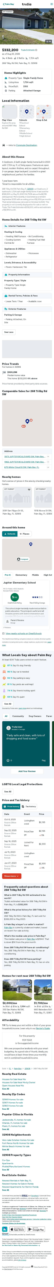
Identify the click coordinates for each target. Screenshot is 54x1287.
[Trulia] (4, 1229)
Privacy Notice (12, 1243)
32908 (30, 189)
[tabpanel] (27, 845)
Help (3, 1243)
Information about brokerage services (19, 1219)
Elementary (21, 575)
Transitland (35, 1196)
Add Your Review (27, 771)
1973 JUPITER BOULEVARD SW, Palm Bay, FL (25, 456)
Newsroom (5, 1241)
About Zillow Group (21, 1239)
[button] (52, 4)
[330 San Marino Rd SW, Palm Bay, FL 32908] (17, 989)
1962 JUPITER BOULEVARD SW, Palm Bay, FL (25, 462)
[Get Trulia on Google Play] (36, 1229)
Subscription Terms (41, 1241)
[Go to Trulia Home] (27, 4)
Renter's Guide (43, 1028)
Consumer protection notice (42, 1219)
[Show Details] (48, 456)
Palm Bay (8, 927)
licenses (23, 1209)
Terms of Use (28, 1241)
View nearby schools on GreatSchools (24, 633)
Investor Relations (17, 1241)
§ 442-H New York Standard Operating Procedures (19, 1215)
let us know (22, 1260)
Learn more (22, 708)
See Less (10, 332)
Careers (46, 1239)
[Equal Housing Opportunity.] (32, 1267)
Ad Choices (22, 1243)
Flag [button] (44, 760)
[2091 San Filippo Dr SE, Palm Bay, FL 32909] (17, 497)
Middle (35, 575)
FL (10, 1068)
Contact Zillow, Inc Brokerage (13, 1223)
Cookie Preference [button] (33, 1243)
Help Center (8, 1269)
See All (9, 704)
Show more (10, 876)
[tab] (9, 534)
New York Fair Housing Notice (12, 1217)
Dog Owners (35, 716)
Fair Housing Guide (35, 1239)
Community (18, 716)
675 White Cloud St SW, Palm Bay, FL (21, 467)
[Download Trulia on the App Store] (17, 1229)
